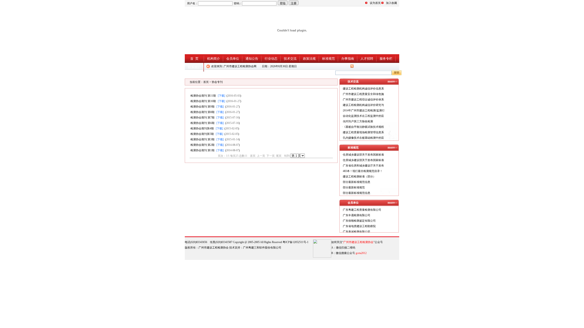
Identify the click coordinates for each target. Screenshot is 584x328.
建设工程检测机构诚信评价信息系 (363, 88)
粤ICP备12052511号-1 (295, 242)
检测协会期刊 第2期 (202, 144)
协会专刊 (217, 82)
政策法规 (309, 58)
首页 (206, 82)
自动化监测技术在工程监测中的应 (363, 116)
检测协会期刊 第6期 (202, 123)
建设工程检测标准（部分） (359, 176)
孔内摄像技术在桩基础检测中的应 (363, 137)
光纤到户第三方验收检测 (358, 121)
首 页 (194, 58)
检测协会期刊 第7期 (202, 117)
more (392, 81)
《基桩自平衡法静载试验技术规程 (363, 126)
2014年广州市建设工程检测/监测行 (364, 110)
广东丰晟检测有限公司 (356, 210)
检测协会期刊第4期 (202, 128)
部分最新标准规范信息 (356, 182)
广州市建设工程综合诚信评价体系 (363, 99)
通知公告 (251, 58)
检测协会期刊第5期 (202, 134)
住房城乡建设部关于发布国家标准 (363, 154)
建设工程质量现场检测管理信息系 (363, 132)
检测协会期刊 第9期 (202, 106)
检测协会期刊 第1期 (202, 150)
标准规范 (328, 58)
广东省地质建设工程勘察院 (359, 221)
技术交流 (290, 58)
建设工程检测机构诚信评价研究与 (363, 105)
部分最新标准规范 (354, 187)
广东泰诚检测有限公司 (356, 226)
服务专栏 (386, 58)
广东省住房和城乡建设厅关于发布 (363, 165)
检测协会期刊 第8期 (202, 112)
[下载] (221, 95)
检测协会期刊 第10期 (203, 101)
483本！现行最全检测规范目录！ (363, 171)
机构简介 (213, 58)
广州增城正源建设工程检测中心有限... (366, 232)
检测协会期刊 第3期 (202, 139)
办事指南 (347, 58)
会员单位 (232, 58)
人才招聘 (366, 58)
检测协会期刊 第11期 (203, 95)
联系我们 (194, 67)
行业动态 (271, 58)
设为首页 (375, 3)
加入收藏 (391, 3)
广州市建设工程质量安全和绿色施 (363, 94)
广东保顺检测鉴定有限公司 (359, 215)
